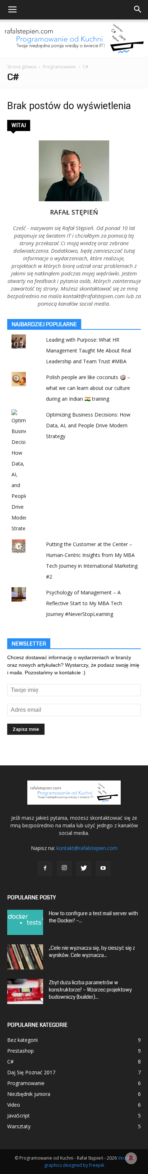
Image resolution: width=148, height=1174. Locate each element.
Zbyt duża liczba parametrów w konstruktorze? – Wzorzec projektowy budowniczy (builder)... (90, 989)
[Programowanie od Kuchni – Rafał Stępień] (74, 38)
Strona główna (21, 67)
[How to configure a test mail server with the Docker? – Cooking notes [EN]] (25, 922)
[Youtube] (103, 868)
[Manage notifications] (131, 1158)
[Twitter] (84, 868)
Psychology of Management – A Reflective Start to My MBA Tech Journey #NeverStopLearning (84, 603)
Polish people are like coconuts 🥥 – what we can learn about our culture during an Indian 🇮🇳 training (88, 388)
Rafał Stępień (74, 212)
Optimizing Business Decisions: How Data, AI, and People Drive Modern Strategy (88, 425)
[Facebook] (45, 868)
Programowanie (59, 67)
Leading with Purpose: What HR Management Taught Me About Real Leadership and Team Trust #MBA (88, 350)
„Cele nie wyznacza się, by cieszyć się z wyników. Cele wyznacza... (92, 951)
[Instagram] (64, 868)
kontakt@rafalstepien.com (86, 848)
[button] (138, 9)
